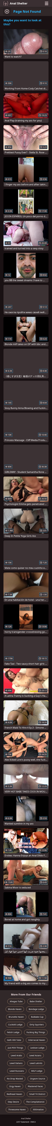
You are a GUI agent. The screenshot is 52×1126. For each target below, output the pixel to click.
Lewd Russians (17, 1071)
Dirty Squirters (37, 1024)
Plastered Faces (35, 1086)
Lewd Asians (35, 1055)
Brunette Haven (16, 1016)
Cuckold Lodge (15, 1024)
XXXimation (38, 1109)
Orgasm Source (37, 1078)
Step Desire (13, 1101)
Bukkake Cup (37, 1016)
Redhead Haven (14, 1094)
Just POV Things (15, 1047)
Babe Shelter (36, 1001)
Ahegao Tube (16, 1001)
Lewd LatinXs (36, 1063)
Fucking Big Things (36, 1032)
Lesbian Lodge (37, 1047)
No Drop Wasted (15, 1078)
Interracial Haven (36, 1040)
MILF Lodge (36, 1071)
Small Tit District (37, 1094)
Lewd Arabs (16, 1055)
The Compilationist (35, 1101)
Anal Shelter (18, 3)
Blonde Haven (15, 1009)
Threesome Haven (17, 1109)
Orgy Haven (15, 1086)
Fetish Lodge (13, 1032)
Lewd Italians (16, 1063)
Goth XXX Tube (14, 1040)
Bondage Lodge (36, 1009)
